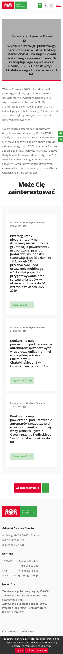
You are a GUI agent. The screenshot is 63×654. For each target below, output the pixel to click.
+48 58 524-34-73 (28, 561)
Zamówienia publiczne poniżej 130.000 (24, 603)
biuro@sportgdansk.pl (25, 575)
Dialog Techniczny (13, 612)
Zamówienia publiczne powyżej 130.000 (25, 591)
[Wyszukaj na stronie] (40, 5)
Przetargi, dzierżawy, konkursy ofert (24, 607)
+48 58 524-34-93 (28, 570)
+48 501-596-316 (28, 565)
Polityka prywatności (36, 650)
